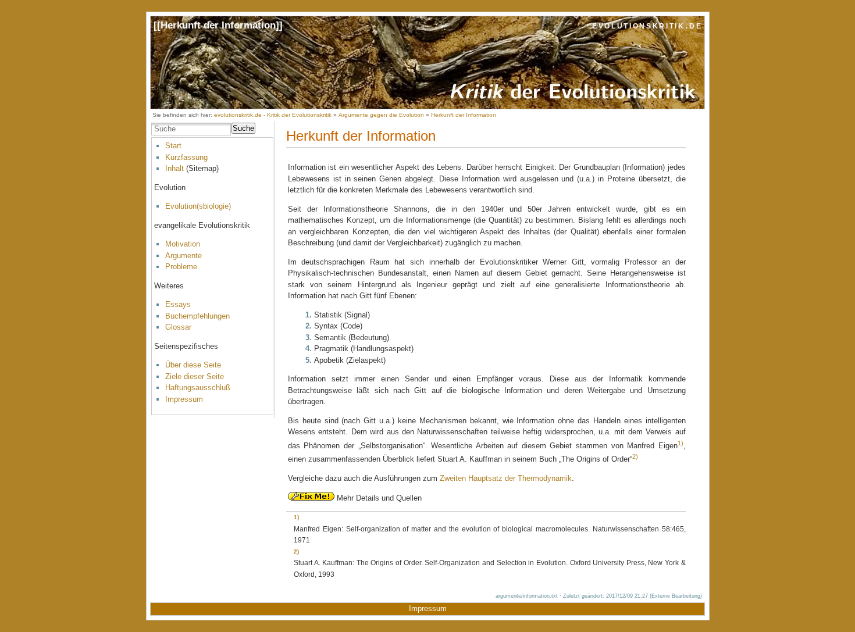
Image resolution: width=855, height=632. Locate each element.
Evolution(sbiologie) (198, 206)
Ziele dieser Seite (194, 376)
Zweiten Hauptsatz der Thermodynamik (506, 478)
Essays (178, 304)
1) (680, 443)
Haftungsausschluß (197, 387)
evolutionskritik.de (647, 25)
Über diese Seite (193, 364)
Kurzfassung (186, 157)
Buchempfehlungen (197, 316)
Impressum (184, 399)
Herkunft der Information (218, 25)
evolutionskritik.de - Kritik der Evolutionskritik (273, 115)
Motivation (182, 244)
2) (635, 456)
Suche (243, 128)
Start (173, 145)
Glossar (178, 327)
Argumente (183, 255)
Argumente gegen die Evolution (381, 115)
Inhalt (174, 168)
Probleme (181, 266)
